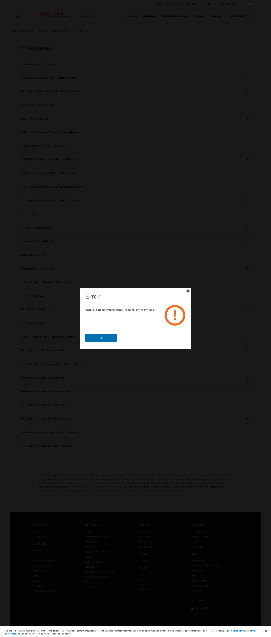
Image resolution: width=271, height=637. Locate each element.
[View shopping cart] (249, 4)
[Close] (266, 631)
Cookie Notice (238, 630)
